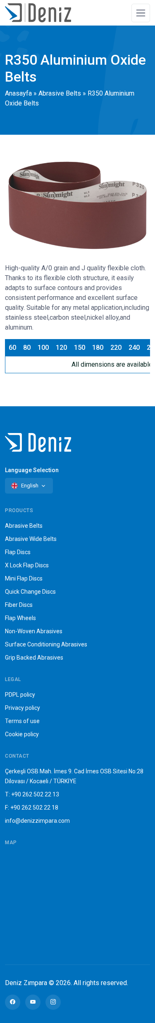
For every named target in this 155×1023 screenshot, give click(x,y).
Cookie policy (22, 734)
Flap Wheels (20, 618)
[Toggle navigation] (140, 13)
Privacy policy (22, 708)
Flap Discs (18, 552)
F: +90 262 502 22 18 (31, 807)
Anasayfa (18, 93)
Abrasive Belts (59, 93)
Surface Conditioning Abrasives (46, 644)
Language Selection (32, 470)
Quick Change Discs (30, 591)
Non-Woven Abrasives (33, 631)
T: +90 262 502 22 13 (32, 794)
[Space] (38, 12)
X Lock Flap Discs (27, 565)
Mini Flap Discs (24, 578)
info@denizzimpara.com (37, 820)
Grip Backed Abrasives (34, 657)
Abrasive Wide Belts (31, 539)
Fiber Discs (19, 605)
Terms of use (22, 721)
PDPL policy (20, 694)
